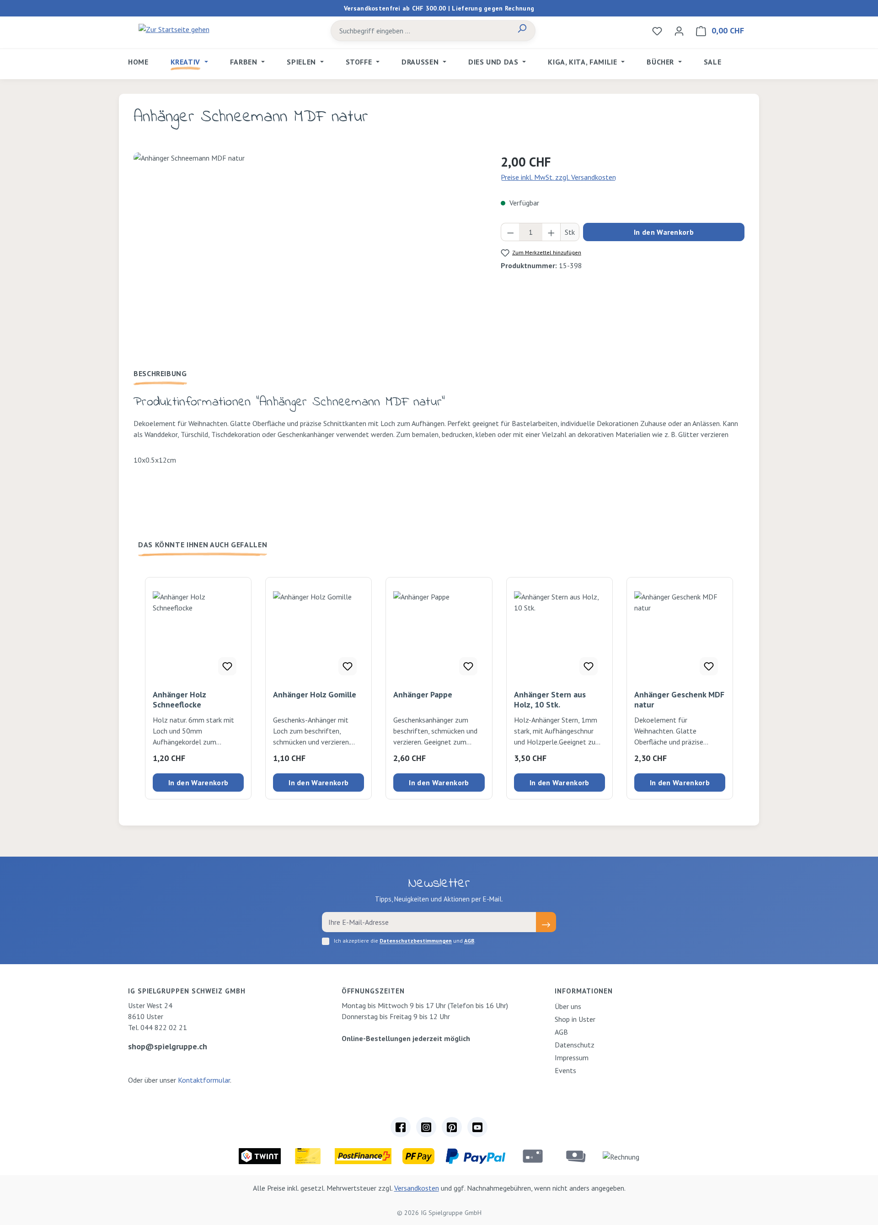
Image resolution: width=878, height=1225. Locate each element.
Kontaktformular (204, 1080)
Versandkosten (416, 1188)
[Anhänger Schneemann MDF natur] (308, 250)
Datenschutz (574, 1044)
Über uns (568, 1006)
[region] (308, 250)
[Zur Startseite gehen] (174, 29)
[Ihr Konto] (679, 31)
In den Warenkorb (664, 232)
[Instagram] (426, 1127)
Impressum (572, 1057)
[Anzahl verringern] (510, 232)
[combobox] (420, 31)
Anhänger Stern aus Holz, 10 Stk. (550, 700)
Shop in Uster (575, 1019)
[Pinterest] (452, 1127)
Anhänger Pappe (422, 695)
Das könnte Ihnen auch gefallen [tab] (202, 544)
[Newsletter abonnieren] (546, 922)
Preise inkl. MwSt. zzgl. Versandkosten (558, 177)
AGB (469, 940)
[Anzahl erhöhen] (551, 232)
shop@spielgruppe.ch (167, 1046)
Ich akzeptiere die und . (405, 940)
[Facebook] (401, 1127)
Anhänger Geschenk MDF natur (679, 700)
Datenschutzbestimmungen (416, 940)
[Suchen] (522, 31)
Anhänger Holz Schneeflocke (179, 700)
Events (565, 1070)
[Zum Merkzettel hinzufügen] (227, 666)
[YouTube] (477, 1127)
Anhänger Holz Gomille (314, 695)
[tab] (160, 373)
